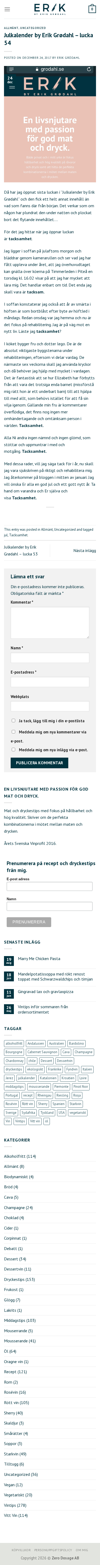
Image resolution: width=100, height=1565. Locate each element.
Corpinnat (12, 1238)
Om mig (82, 1550)
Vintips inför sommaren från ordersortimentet (43, 1009)
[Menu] (7, 9)
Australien (56, 1043)
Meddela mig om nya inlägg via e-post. (53, 749)
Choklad (11, 1217)
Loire (83, 1078)
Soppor (10, 1443)
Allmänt (11, 28)
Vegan (9, 1484)
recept (28, 1095)
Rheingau (44, 1095)
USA (62, 1112)
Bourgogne (14, 1052)
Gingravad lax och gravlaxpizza (45, 991)
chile (32, 1060)
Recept (10, 1371)
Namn (17, 647)
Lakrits (10, 1310)
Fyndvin (72, 1069)
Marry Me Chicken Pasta (39, 958)
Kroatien (68, 1078)
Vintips (20, 1121)
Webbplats (20, 696)
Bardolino (76, 1043)
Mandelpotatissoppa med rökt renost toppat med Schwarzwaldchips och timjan (55, 977)
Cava (66, 1052)
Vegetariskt (14, 1494)
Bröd (8, 1186)
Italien (87, 1069)
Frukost (11, 1289)
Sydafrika (28, 1112)
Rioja (77, 1095)
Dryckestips (14, 1279)
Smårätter (13, 1433)
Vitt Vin (10, 1515)
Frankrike (54, 1069)
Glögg (9, 1299)
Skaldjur (11, 1423)
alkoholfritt (14, 1043)
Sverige (11, 1112)
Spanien (59, 1104)
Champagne (84, 1052)
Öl (6, 1351)
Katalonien (48, 1078)
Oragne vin (13, 1361)
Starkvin (75, 1104)
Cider (8, 1228)
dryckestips (14, 1069)
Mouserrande (15, 1330)
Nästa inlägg (84, 550)
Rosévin (11, 1104)
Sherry (42, 1104)
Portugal (12, 1095)
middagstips (15, 1086)
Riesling (62, 1095)
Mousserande (16, 1340)
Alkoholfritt (15, 1156)
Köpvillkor (21, 1550)
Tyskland (47, 1112)
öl (46, 1121)
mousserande (39, 1086)
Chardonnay (14, 1060)
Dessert (46, 1060)
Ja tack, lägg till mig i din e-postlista (51, 720)
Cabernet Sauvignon (42, 1052)
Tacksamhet (18, 535)
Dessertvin (65, 1060)
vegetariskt (78, 1112)
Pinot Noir (81, 1086)
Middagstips (14, 1320)
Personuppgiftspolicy (53, 1550)
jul (6, 535)
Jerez (9, 1078)
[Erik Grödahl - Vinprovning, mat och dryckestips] (50, 9)
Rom (8, 1382)
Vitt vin (35, 1121)
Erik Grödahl (68, 58)
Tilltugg (11, 1464)
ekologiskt (35, 1069)
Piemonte (61, 1086)
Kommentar (22, 602)
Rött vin (27, 1104)
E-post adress (18, 879)
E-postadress (24, 672)
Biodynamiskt (16, 1176)
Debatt (10, 1248)
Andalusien (35, 1043)
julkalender (26, 1078)
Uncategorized (33, 28)
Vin (8, 1121)
